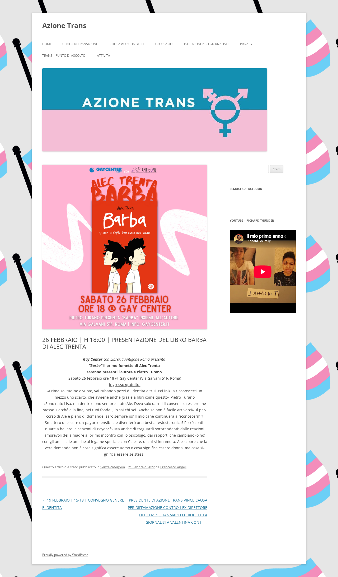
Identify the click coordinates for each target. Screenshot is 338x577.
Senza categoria (112, 467)
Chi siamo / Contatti (127, 44)
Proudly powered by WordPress (65, 554)
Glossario (163, 44)
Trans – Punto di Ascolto (63, 55)
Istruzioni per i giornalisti (206, 44)
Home (47, 44)
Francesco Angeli (173, 467)
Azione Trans (64, 25)
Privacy (246, 44)
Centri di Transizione (80, 44)
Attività (103, 55)
